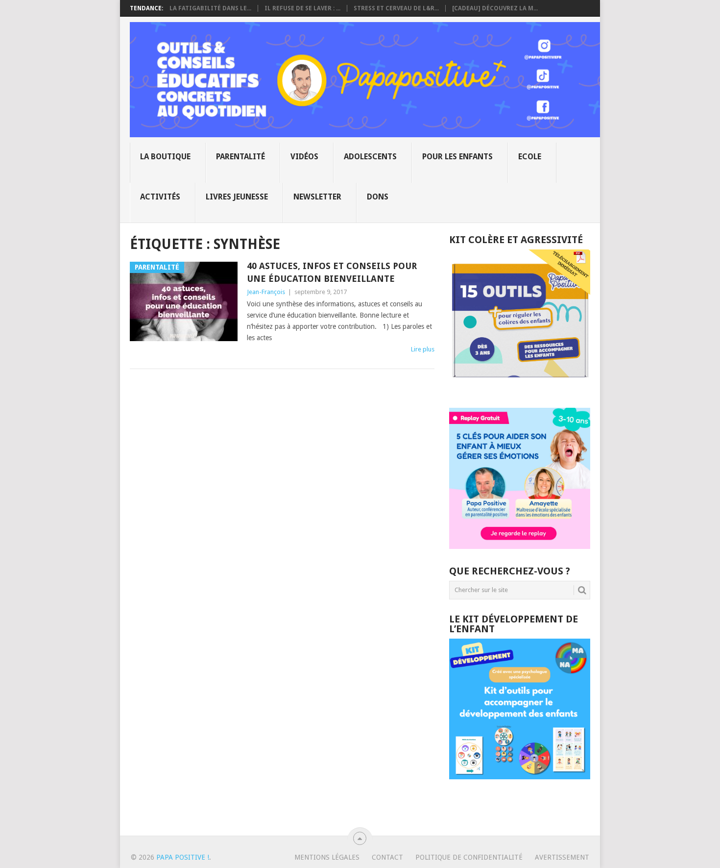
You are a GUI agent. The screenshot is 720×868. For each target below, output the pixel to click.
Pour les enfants (457, 156)
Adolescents (370, 156)
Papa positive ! (182, 857)
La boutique (165, 156)
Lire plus (422, 349)
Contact (387, 857)
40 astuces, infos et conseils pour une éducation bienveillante (332, 272)
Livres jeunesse (237, 196)
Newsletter (317, 196)
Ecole (529, 156)
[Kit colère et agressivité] (519, 388)
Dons (377, 196)
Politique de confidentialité (469, 857)
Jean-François (266, 292)
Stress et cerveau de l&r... (396, 8)
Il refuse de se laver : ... (302, 8)
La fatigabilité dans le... (210, 8)
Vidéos (304, 156)
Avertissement (562, 857)
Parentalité (240, 156)
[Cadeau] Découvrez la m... (495, 8)
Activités (160, 196)
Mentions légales (327, 857)
